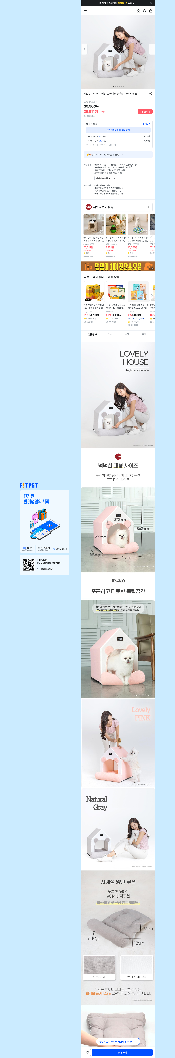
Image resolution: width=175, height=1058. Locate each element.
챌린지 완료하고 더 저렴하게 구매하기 (117, 1041)
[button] (29, 485)
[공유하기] (151, 94)
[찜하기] (101, 232)
